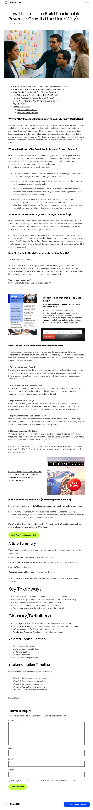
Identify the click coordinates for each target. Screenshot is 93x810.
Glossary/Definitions (21, 106)
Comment (13, 720)
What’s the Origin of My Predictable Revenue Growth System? (38, 89)
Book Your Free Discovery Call (23, 535)
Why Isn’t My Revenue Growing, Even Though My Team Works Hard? (41, 86)
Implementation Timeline (27, 112)
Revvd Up (15, 2)
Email (11, 759)
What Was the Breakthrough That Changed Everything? (36, 92)
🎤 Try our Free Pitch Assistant (76, 804)
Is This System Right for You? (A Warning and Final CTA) (36, 101)
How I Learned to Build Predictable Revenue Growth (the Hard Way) (44, 16)
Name (11, 748)
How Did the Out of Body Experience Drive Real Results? (36, 95)
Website (11, 770)
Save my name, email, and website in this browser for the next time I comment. (43, 780)
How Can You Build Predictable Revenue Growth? (33, 98)
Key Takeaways (19, 104)
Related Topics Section (27, 109)
